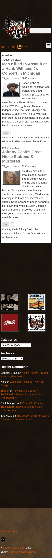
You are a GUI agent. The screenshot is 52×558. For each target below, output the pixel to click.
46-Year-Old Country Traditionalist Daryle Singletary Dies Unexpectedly (21, 394)
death (5, 137)
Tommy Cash (29, 233)
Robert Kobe (39, 141)
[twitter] (3, 46)
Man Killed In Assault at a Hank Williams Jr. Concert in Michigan (24, 68)
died (11, 137)
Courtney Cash (10, 229)
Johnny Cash (25, 229)
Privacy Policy (9, 531)
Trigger (5, 78)
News (16, 78)
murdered (26, 141)
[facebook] (8, 46)
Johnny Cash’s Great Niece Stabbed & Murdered (22, 156)
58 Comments (29, 78)
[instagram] (14, 46)
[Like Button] (5, 133)
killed (18, 141)
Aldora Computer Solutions (22, 551)
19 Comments (29, 166)
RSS (25, 46)
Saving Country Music (14, 548)
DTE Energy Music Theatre (29, 137)
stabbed (17, 233)
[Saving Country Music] (18, 39)
